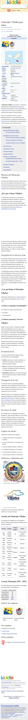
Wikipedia (15, 712)
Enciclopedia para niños (6, 27)
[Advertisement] (14, 16)
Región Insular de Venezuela (9, 634)
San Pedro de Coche (15, 68)
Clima (3, 91)
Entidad (4, 70)
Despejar (22, 6)
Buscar (25, 6)
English (18, 10)
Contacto (15, 716)
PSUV (15, 564)
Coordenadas (5, 66)
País (4, 71)
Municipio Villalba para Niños (8, 691)
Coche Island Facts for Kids (18, 642)
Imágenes (13, 10)
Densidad (5, 97)
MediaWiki (12, 713)
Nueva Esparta (16, 73)
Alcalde (4, 76)
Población (4, 93)
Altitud (3, 88)
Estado (4, 73)
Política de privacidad (6, 716)
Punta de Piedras (9, 398)
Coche (12, 75)
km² (13, 86)
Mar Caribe (21, 297)
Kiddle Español (4, 715)
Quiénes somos (18, 715)
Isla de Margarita (6, 400)
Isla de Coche (9, 31)
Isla (3, 75)
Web (9, 10)
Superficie (4, 85)
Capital (3, 68)
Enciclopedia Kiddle (6, 682)
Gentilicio (4, 98)
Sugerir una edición (14, 698)
